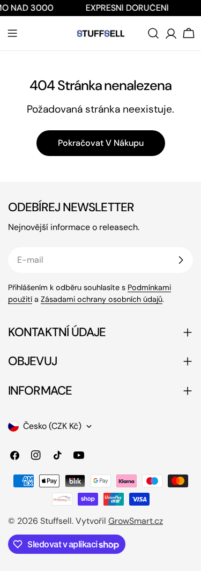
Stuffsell (56, 520)
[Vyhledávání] (153, 33)
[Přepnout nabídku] (12, 33)
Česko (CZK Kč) (52, 426)
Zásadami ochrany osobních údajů (101, 299)
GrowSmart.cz (135, 520)
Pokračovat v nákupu (101, 143)
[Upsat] (180, 260)
